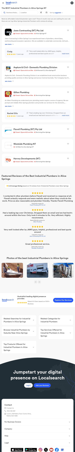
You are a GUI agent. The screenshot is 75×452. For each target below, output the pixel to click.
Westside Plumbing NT (38, 248)
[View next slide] (39, 282)
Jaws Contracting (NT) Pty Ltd (37, 236)
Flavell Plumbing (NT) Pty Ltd (37, 205)
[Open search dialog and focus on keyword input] (3, 13)
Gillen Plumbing (37, 222)
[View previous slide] (35, 282)
